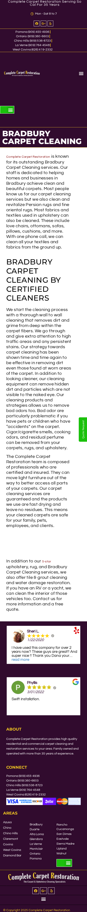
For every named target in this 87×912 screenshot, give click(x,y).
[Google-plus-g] (43, 23)
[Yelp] (50, 23)
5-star (46, 561)
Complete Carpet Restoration (28, 156)
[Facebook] (36, 23)
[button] (81, 73)
